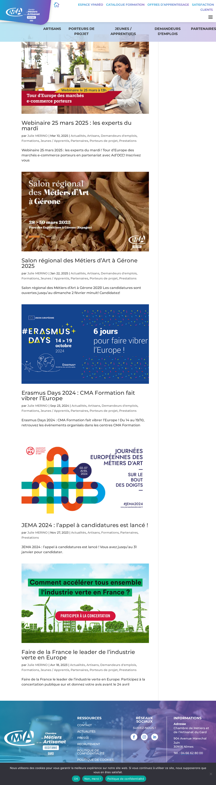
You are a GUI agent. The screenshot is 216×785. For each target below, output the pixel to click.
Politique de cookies (95, 760)
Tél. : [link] (188, 753)
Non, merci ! (92, 778)
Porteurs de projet (81, 31)
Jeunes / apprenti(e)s (123, 31)
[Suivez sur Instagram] (144, 737)
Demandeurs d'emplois (119, 136)
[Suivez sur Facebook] (134, 737)
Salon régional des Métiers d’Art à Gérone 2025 (80, 263)
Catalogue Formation (125, 5)
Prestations (127, 141)
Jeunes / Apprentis (54, 141)
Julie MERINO (37, 136)
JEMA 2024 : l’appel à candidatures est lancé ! (85, 525)
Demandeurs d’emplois (168, 31)
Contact (84, 725)
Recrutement (88, 744)
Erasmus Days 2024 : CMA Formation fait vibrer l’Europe (78, 395)
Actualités (78, 136)
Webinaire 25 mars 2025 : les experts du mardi (77, 125)
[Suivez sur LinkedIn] (154, 737)
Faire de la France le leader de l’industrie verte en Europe (78, 655)
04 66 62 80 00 (192, 753)
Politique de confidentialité (90, 752)
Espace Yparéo (90, 5)
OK (76, 778)
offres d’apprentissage (168, 5)
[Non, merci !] (211, 774)
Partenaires (203, 29)
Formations (30, 141)
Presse (83, 738)
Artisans (52, 29)
